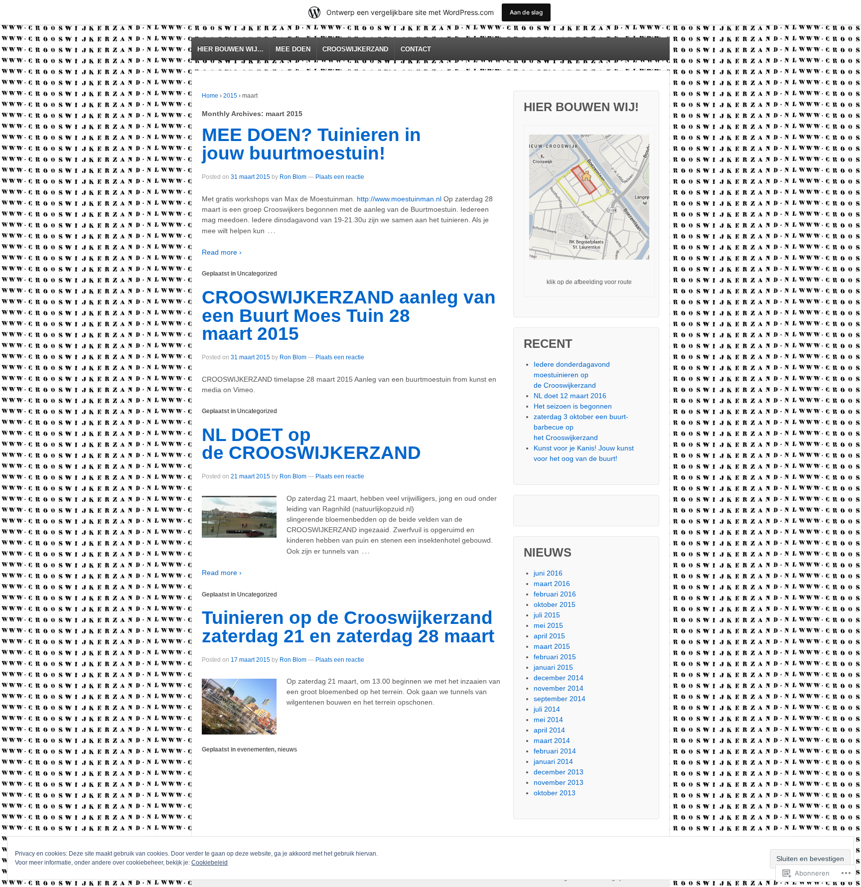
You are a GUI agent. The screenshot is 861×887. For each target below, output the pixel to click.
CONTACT (416, 49)
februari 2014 (555, 751)
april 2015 (549, 636)
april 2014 (549, 730)
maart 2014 (552, 740)
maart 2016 (552, 584)
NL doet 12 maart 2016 (570, 396)
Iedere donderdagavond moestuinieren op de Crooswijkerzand (572, 374)
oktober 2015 (554, 604)
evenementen (256, 749)
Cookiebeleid (209, 862)
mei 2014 (548, 720)
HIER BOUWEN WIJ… (230, 49)
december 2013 (558, 772)
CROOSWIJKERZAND (355, 49)
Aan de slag (526, 12)
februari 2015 (555, 657)
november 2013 (558, 782)
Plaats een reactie (339, 176)
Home (210, 95)
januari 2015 (553, 667)
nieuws (287, 749)
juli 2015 (547, 615)
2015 (230, 95)
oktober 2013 (554, 793)
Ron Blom (293, 176)
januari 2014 (553, 761)
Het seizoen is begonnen (573, 406)
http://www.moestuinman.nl (399, 199)
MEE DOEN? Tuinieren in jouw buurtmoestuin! (311, 144)
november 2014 (558, 688)
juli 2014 (547, 709)
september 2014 (559, 699)
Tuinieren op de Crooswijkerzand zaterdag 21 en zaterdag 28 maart (348, 626)
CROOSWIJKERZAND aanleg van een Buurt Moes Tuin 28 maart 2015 (349, 315)
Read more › (222, 252)
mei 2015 (548, 625)
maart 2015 (552, 646)
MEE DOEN (293, 49)
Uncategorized (257, 273)
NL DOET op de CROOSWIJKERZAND (311, 444)
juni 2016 (548, 573)
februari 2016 (555, 594)
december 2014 (558, 678)
